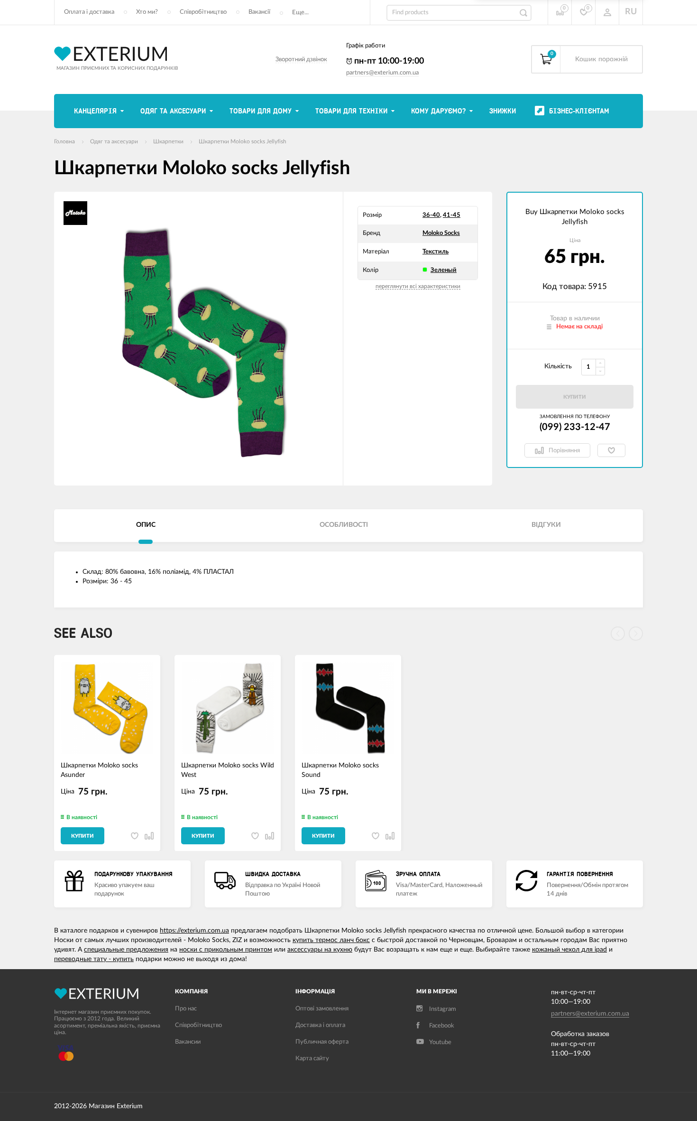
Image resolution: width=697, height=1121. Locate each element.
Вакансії (259, 12)
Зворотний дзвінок (301, 59)
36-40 (431, 215)
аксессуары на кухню (319, 949)
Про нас (186, 1009)
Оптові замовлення (321, 1009)
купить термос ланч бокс (331, 940)
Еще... (300, 12)
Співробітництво (203, 12)
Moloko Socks (441, 233)
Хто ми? (147, 12)
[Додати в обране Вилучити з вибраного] (611, 450)
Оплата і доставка (89, 12)
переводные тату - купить (94, 959)
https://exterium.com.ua (194, 930)
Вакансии (188, 1042)
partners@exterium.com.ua (382, 73)
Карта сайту (312, 1059)
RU (631, 12)
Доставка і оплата (320, 1025)
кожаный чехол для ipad (569, 949)
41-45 (451, 215)
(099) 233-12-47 (575, 427)
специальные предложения (126, 949)
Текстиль (435, 252)
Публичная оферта (321, 1042)
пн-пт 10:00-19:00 (388, 61)
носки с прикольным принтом (225, 949)
